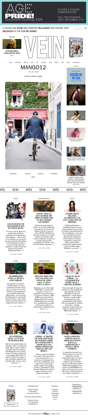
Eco (32, 62)
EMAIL (33, 177)
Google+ (3, 417)
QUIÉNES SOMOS (33, 390)
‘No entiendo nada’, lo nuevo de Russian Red (16, 339)
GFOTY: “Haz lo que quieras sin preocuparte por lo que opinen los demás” (44, 218)
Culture (43, 62)
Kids (62, 62)
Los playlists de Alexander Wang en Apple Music (15, 226)
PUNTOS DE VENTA (33, 393)
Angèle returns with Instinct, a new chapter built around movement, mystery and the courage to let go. (76, 181)
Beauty (26, 62)
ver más (20, 254)
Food (50, 62)
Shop (68, 62)
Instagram (76, 62)
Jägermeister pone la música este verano (16, 278)
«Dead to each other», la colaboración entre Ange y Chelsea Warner (72, 281)
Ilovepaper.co (33, 404)
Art (37, 62)
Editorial (18, 62)
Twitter (55, 391)
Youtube (55, 395)
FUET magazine (33, 402)
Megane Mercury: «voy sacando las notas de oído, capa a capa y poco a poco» (44, 281)
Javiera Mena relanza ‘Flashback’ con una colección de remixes (72, 218)
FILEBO (76, 122)
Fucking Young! (33, 400)
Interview (41, 198)
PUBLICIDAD (33, 391)
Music (56, 62)
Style (10, 62)
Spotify (55, 397)
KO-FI (55, 399)
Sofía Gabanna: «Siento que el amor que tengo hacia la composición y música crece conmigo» (72, 343)
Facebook (55, 390)
